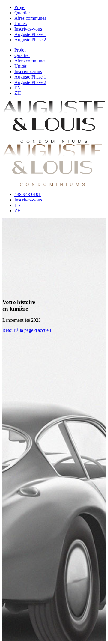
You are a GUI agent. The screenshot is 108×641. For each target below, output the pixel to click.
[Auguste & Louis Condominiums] (53, 141)
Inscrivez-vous (28, 28)
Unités (20, 23)
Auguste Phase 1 (30, 34)
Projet (20, 7)
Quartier (22, 12)
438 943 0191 (27, 194)
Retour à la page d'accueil (26, 330)
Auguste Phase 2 (30, 39)
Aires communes (30, 18)
